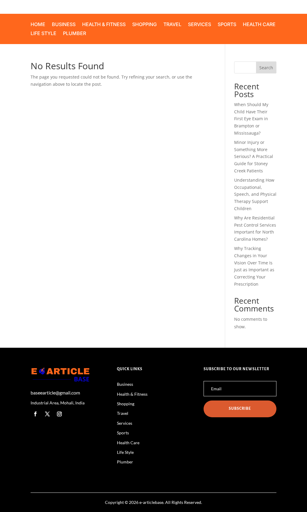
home (38, 24)
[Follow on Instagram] (59, 414)
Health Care (259, 24)
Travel (172, 24)
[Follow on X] (47, 414)
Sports (227, 24)
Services (199, 24)
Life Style (43, 33)
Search (266, 67)
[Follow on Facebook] (35, 414)
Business (64, 24)
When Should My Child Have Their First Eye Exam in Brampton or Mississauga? (251, 119)
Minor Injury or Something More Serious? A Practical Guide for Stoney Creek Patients (253, 156)
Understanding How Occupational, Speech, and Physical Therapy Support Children (255, 194)
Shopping (144, 24)
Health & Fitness (104, 24)
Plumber (74, 33)
